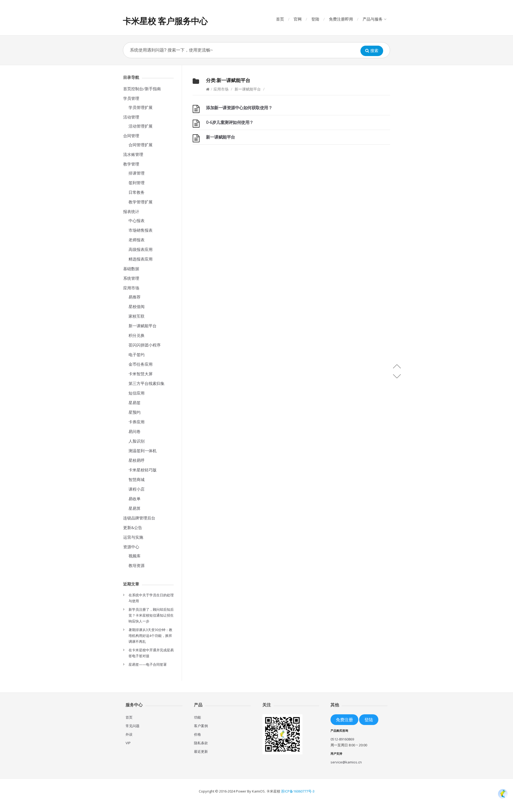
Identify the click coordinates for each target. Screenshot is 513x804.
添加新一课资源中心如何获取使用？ (239, 108)
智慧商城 (137, 479)
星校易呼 (137, 460)
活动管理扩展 (141, 126)
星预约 (135, 412)
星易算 (135, 508)
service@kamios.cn (346, 762)
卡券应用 (137, 421)
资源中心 (131, 546)
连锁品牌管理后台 (139, 518)
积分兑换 (137, 335)
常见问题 (132, 725)
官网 (298, 19)
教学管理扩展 (141, 201)
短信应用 (137, 393)
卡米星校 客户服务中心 (165, 20)
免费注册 (344, 719)
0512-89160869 (342, 739)
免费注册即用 (341, 19)
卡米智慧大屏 (141, 373)
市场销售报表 (141, 230)
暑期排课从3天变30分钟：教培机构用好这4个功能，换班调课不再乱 (150, 635)
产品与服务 (373, 19)
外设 (129, 734)
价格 (197, 734)
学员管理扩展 (141, 107)
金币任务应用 (141, 364)
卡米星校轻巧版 (143, 469)
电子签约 (137, 354)
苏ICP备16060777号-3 (297, 791)
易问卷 (135, 431)
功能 (197, 717)
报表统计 (131, 211)
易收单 (135, 498)
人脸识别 (137, 441)
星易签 (135, 402)
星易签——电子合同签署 (148, 664)
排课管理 (137, 173)
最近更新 (201, 751)
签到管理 (137, 182)
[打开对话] (503, 794)
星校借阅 (137, 306)
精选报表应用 (141, 259)
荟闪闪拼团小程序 (145, 345)
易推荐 (135, 296)
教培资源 (137, 565)
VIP (128, 742)
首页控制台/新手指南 (142, 88)
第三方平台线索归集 (147, 383)
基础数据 (131, 268)
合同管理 (131, 135)
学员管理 (131, 98)
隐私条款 (201, 742)
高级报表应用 (141, 249)
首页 (280, 19)
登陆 (315, 19)
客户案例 (201, 725)
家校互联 (137, 316)
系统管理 (131, 278)
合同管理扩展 (141, 144)
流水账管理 (133, 154)
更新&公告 (132, 527)
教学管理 (131, 164)
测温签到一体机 (143, 450)
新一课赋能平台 (248, 89)
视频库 (135, 555)
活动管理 (131, 117)
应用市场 (220, 89)
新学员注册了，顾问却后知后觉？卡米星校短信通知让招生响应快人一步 (151, 615)
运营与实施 (133, 537)
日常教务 (137, 192)
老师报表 (137, 239)
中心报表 (137, 220)
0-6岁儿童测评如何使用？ (230, 122)
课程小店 (137, 489)
